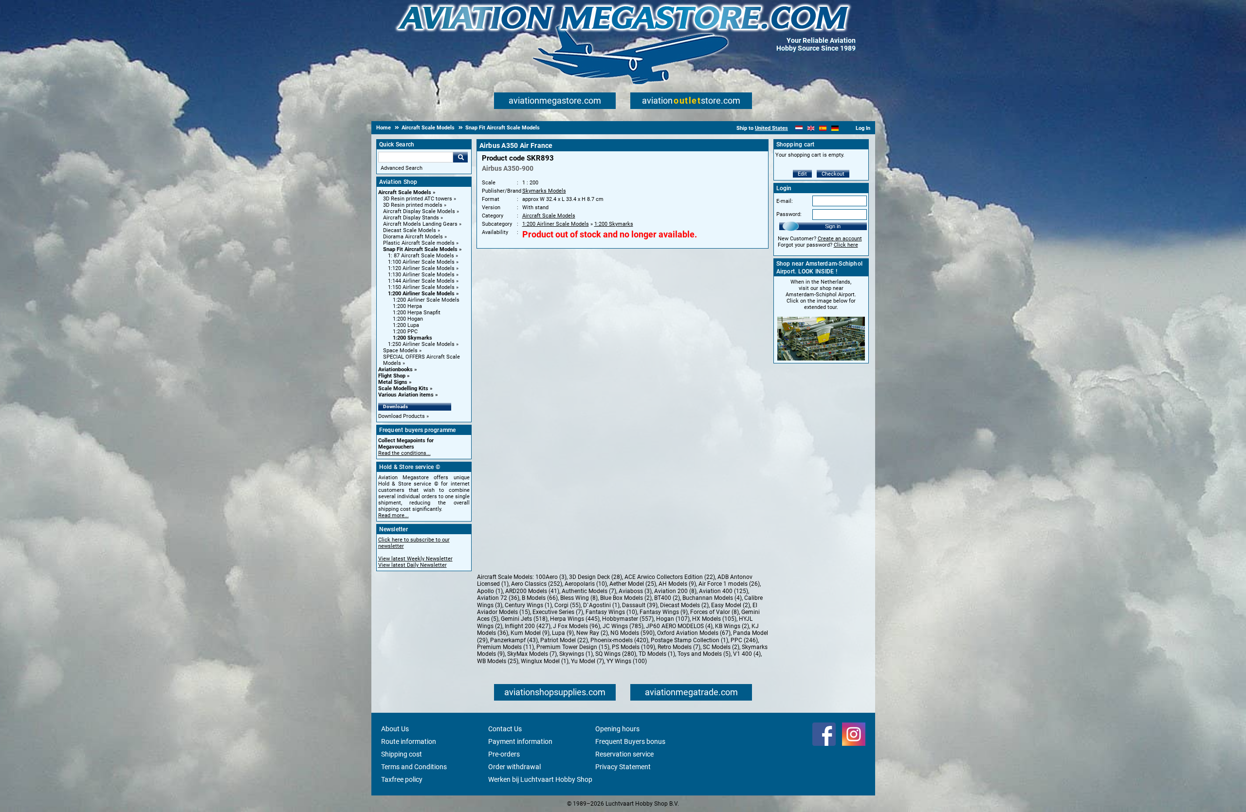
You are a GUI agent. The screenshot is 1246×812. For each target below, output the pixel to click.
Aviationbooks (395, 369)
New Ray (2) (592, 633)
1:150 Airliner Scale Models (421, 287)
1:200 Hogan (408, 319)
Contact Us (505, 729)
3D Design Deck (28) (595, 577)
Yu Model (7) (587, 661)
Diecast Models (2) (684, 605)
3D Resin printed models (412, 205)
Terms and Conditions (414, 767)
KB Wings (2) (732, 626)
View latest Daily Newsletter (412, 565)
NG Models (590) (632, 633)
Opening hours (617, 729)
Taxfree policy (401, 779)
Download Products (401, 416)
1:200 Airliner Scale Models (421, 293)
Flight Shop (391, 376)
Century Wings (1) (528, 605)
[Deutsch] (835, 128)
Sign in (833, 226)
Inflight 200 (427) (527, 626)
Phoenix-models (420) (619, 640)
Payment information (520, 741)
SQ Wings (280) (615, 653)
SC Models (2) (721, 647)
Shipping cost (401, 754)
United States (771, 128)
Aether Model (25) (632, 583)
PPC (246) (744, 640)
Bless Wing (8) (579, 598)
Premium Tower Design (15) (572, 647)
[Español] (822, 128)
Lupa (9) (563, 633)
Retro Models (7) (679, 647)
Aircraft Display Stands (411, 218)
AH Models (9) (677, 583)
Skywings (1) (576, 653)
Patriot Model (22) (564, 640)
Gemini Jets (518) (524, 618)
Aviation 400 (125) (723, 591)
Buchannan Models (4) (712, 598)
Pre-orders (504, 754)
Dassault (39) (640, 605)
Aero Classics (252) (536, 583)
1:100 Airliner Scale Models (421, 262)
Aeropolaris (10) (586, 583)
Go (460, 157)
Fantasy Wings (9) (664, 612)
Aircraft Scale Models (404, 192)
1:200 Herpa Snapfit (416, 312)
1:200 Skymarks (412, 338)
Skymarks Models (544, 191)
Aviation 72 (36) (498, 598)
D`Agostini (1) (601, 605)
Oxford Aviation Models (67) (694, 633)
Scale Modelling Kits (403, 388)
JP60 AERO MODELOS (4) (679, 626)
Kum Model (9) (530, 633)
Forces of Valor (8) (714, 612)
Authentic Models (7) (589, 591)
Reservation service (624, 754)
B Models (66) (540, 598)
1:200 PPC (405, 331)
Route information (408, 741)
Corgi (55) (567, 605)
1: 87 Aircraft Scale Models (421, 256)
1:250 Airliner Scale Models (421, 344)
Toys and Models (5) (704, 653)
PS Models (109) (633, 647)
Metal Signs (392, 382)
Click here (846, 245)
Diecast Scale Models (409, 230)
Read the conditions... (404, 453)
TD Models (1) (657, 653)
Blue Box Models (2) (626, 598)
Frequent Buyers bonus (630, 741)
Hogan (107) (673, 618)
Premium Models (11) (505, 647)
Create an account (840, 238)
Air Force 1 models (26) (729, 583)
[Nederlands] (799, 128)
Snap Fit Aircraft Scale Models (420, 249)
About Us (395, 729)
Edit (802, 174)
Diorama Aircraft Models (413, 237)
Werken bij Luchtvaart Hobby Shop (540, 779)
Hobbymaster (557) (628, 618)
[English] (811, 128)
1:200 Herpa (407, 306)
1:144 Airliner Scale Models (421, 281)
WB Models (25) (497, 661)
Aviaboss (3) (635, 591)
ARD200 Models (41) (532, 591)
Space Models (400, 350)
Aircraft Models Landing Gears (420, 224)
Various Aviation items (406, 395)
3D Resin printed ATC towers (417, 199)
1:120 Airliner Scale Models (421, 268)
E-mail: (784, 201)
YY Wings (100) (626, 661)
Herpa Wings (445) (575, 618)
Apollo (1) (490, 591)
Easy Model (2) (730, 605)
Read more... (393, 515)
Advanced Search (401, 168)
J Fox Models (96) (576, 626)
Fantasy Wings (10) (611, 612)
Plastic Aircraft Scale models (419, 243)
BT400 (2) (667, 598)
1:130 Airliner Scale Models (421, 274)
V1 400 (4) (747, 653)
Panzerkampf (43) (514, 640)
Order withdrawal (514, 767)
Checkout (833, 174)
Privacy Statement (623, 767)
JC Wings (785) (623, 626)
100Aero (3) (551, 577)
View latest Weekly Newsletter (415, 559)
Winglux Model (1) (544, 661)
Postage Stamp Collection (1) (689, 640)
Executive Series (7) (557, 612)
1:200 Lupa (406, 325)
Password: (789, 214)
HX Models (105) (714, 618)
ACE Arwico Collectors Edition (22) (669, 577)
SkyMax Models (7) (532, 653)
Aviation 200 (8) (675, 591)
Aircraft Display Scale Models (419, 211)
